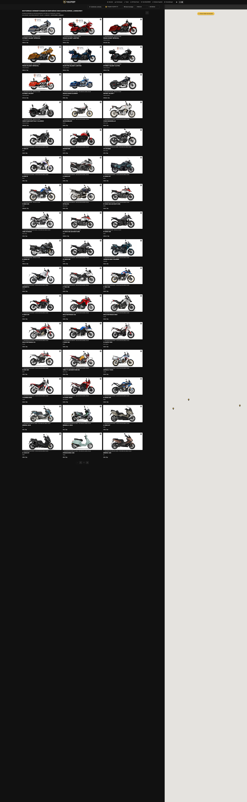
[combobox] (96, 6)
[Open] (159, 6)
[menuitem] (110, 2)
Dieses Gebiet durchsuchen (206, 13)
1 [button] (80, 462)
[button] (42, 31)
